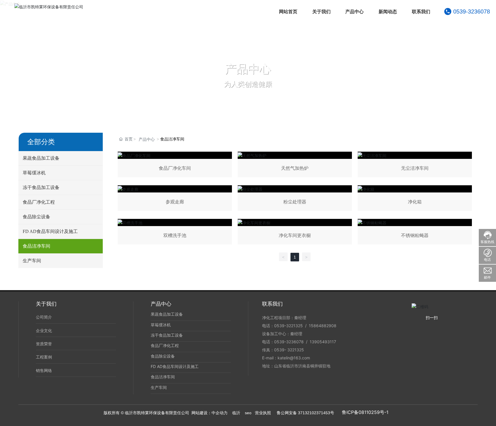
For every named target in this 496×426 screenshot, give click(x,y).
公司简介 (44, 317)
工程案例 (44, 356)
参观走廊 (175, 199)
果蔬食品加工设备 (167, 314)
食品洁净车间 (163, 376)
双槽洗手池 (175, 233)
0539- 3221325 (289, 349)
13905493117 (323, 341)
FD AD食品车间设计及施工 (175, 366)
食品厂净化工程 (165, 345)
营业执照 (263, 412)
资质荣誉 (44, 343)
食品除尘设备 (163, 356)
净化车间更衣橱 (295, 233)
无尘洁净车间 (415, 166)
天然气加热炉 (295, 166)
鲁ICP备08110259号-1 (365, 412)
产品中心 (248, 69)
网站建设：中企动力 (209, 412)
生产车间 (159, 387)
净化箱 (415, 199)
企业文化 (44, 330)
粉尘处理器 (295, 199)
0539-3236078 (471, 11)
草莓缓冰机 (161, 324)
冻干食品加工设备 (167, 335)
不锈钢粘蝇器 (415, 233)
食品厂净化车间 (175, 166)
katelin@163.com (294, 357)
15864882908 (322, 325)
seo (248, 412)
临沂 (236, 412)
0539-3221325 (289, 325)
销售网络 (44, 370)
